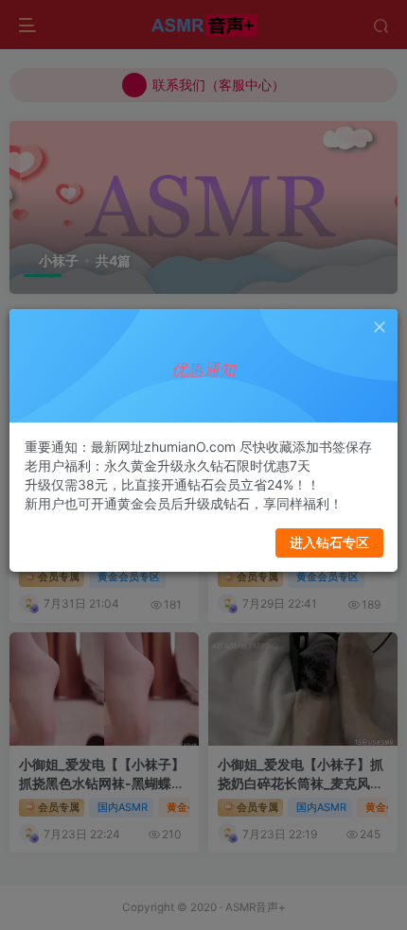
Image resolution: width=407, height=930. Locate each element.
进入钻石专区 (329, 542)
